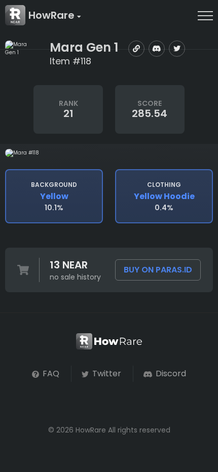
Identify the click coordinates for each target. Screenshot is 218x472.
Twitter (105, 373)
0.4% (164, 196)
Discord (170, 373)
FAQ (50, 373)
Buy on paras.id (158, 270)
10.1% (54, 196)
